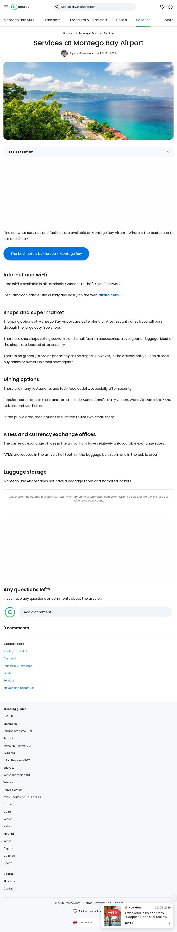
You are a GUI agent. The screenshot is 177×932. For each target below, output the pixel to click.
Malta (7, 812)
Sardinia (9, 753)
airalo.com (108, 295)
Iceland (8, 826)
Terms (88, 903)
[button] (6, 6)
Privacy (100, 903)
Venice (7, 819)
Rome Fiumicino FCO (17, 745)
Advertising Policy (84, 500)
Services (143, 19)
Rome (7, 841)
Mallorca (9, 856)
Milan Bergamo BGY (16, 760)
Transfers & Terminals (88, 19)
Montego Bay (88, 33)
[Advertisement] (88, 192)
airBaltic (8, 716)
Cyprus (8, 848)
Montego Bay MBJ (18, 19)
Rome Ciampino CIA (16, 775)
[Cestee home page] (20, 7)
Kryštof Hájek (78, 53)
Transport (51, 19)
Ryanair (8, 738)
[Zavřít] (173, 897)
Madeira (8, 804)
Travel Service (12, 790)
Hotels (121, 19)
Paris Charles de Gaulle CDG (22, 797)
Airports (67, 33)
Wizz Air (8, 782)
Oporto (7, 863)
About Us (9, 881)
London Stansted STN (17, 731)
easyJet (8, 768)
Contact (8, 888)
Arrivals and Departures (18, 688)
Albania (8, 834)
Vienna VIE (10, 723)
